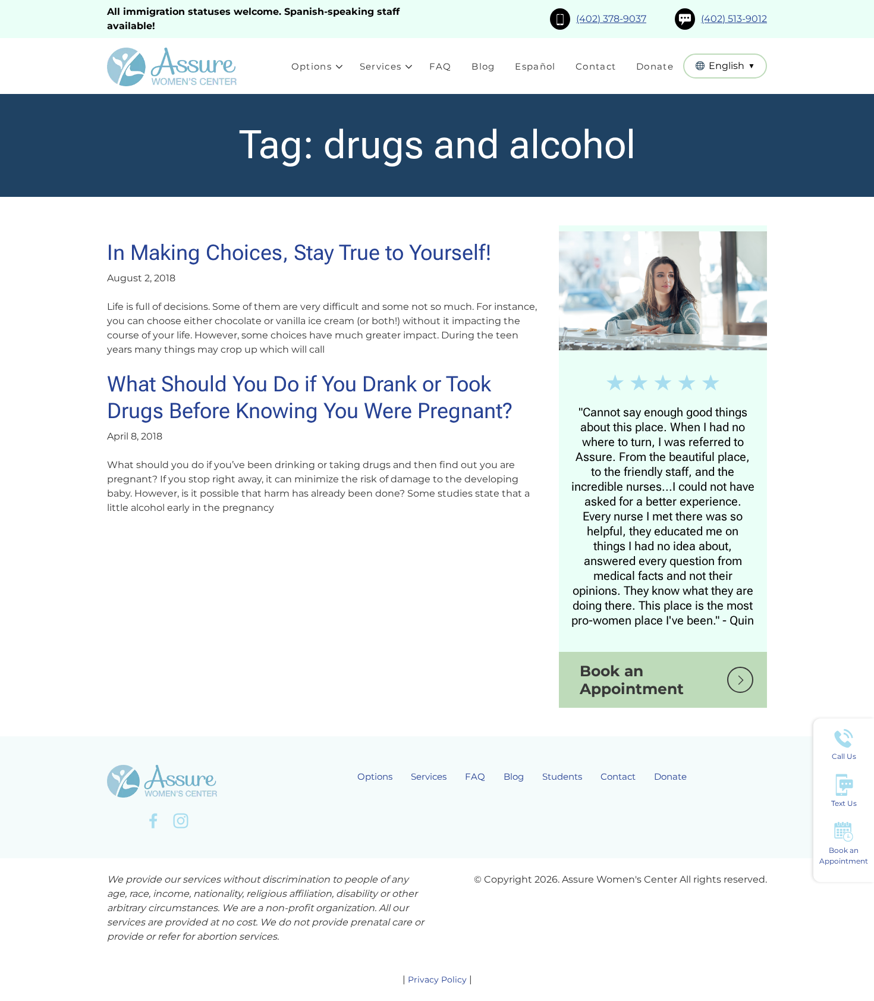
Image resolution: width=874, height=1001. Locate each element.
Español (535, 66)
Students (562, 776)
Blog (483, 66)
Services (381, 66)
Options (311, 66)
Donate (655, 66)
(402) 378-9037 (611, 18)
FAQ (440, 66)
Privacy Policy (437, 979)
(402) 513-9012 (734, 18)
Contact (596, 66)
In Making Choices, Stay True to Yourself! (299, 252)
